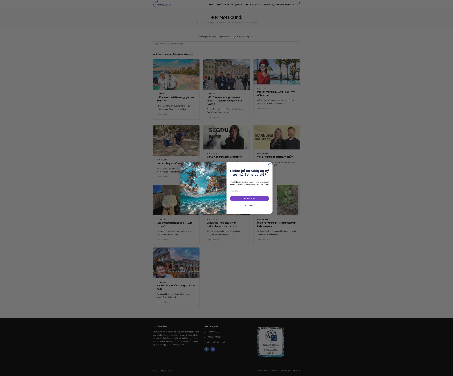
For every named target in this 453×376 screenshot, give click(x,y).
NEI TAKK (249, 205)
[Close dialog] (269, 164)
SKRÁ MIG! (249, 198)
